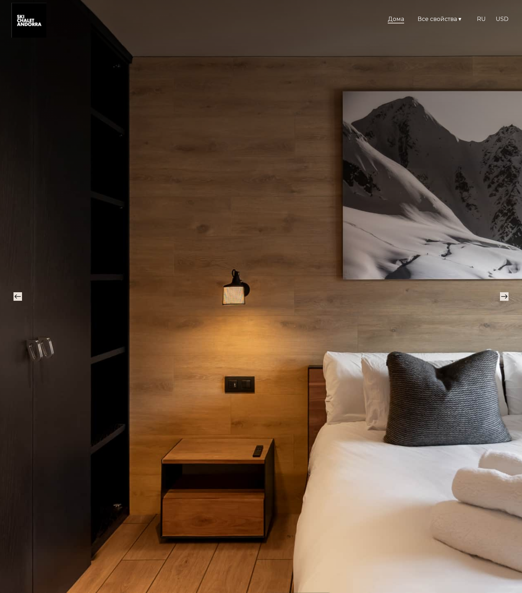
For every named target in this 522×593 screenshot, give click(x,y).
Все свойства (439, 19)
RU (481, 19)
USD (502, 19)
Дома (396, 19)
